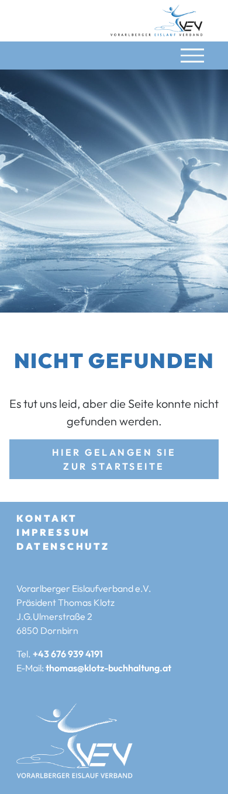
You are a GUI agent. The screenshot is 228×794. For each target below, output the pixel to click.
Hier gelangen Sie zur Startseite (114, 459)
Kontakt (47, 518)
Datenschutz (63, 546)
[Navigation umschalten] (192, 55)
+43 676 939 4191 (68, 654)
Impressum (53, 532)
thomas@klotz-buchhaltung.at (108, 668)
